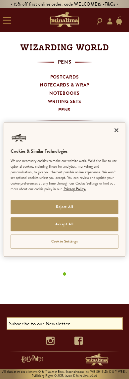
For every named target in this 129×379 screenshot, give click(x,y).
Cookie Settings (64, 241)
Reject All (64, 206)
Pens (64, 109)
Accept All (64, 224)
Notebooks (64, 93)
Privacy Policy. (75, 188)
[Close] (116, 130)
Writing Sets (64, 101)
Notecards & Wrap (64, 84)
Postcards (64, 77)
